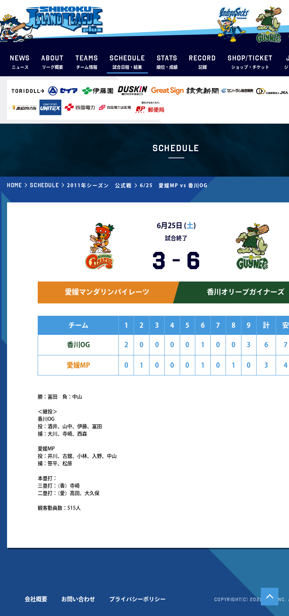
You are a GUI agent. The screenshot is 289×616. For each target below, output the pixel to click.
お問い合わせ (78, 599)
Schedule (44, 185)
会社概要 (36, 599)
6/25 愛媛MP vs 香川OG (174, 185)
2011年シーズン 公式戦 (99, 185)
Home (14, 185)
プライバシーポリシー (137, 599)
